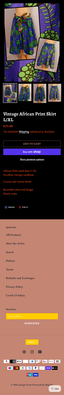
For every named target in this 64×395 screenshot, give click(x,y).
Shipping (24, 131)
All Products (13, 235)
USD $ (31, 342)
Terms (9, 269)
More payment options (32, 159)
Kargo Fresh (25, 384)
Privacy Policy (14, 287)
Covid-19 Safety (15, 295)
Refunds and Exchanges (20, 278)
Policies (10, 261)
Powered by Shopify (42, 384)
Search (10, 252)
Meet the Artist (15, 243)
